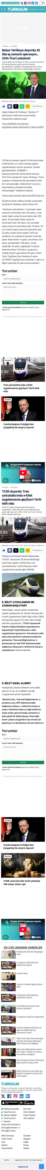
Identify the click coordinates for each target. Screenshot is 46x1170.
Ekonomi (27, 1109)
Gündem (14, 46)
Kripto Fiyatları (29, 1115)
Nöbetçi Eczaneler (11, 1109)
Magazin (27, 1139)
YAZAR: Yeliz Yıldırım (30, 545)
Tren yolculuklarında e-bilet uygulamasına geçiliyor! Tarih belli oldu (21, 388)
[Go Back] (41, 1166)
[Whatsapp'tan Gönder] (22, 106)
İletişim (26, 1148)
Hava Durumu (10, 1112)
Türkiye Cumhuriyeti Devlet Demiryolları (20, 556)
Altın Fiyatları (28, 1118)
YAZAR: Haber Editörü (29, 101)
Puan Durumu (10, 1118)
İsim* (4, 275)
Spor (4, 1142)
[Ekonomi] (23, 865)
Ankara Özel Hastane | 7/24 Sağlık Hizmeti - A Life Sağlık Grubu (11, 1127)
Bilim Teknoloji (8, 1135)
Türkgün (5, 46)
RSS (7, 1160)
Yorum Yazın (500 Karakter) (12, 283)
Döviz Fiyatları (29, 1112)
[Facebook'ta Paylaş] (9, 106)
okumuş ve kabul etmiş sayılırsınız (20, 308)
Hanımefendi (7, 1148)
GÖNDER (23, 302)
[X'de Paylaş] (15, 106)
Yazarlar (7, 1121)
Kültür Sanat (7, 1139)
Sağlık (25, 1142)
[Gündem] (23, 369)
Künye (26, 1145)
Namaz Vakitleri (10, 1115)
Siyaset (4, 1145)
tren (33, 563)
